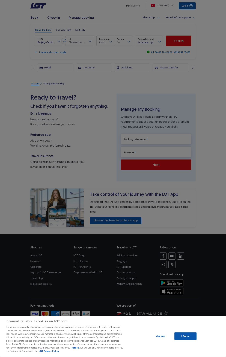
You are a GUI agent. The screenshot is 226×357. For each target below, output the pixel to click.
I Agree (185, 336)
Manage (160, 336)
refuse (75, 347)
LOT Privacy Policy (49, 351)
